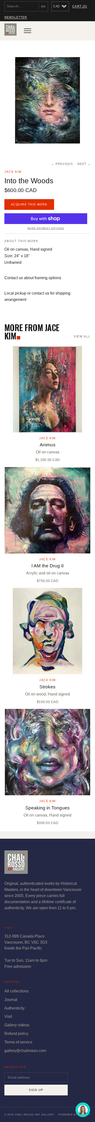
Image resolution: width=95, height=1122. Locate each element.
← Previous (62, 164)
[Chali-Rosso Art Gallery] (10, 30)
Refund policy (16, 1033)
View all (82, 336)
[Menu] (27, 30)
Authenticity (14, 1008)
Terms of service (18, 1042)
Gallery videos (16, 1025)
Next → (84, 164)
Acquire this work (29, 204)
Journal (10, 1000)
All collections (16, 991)
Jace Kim (13, 171)
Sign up (36, 1090)
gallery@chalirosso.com (25, 1051)
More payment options (46, 228)
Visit (8, 1016)
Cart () (79, 6)
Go (43, 6)
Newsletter (15, 17)
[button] (47, 100)
